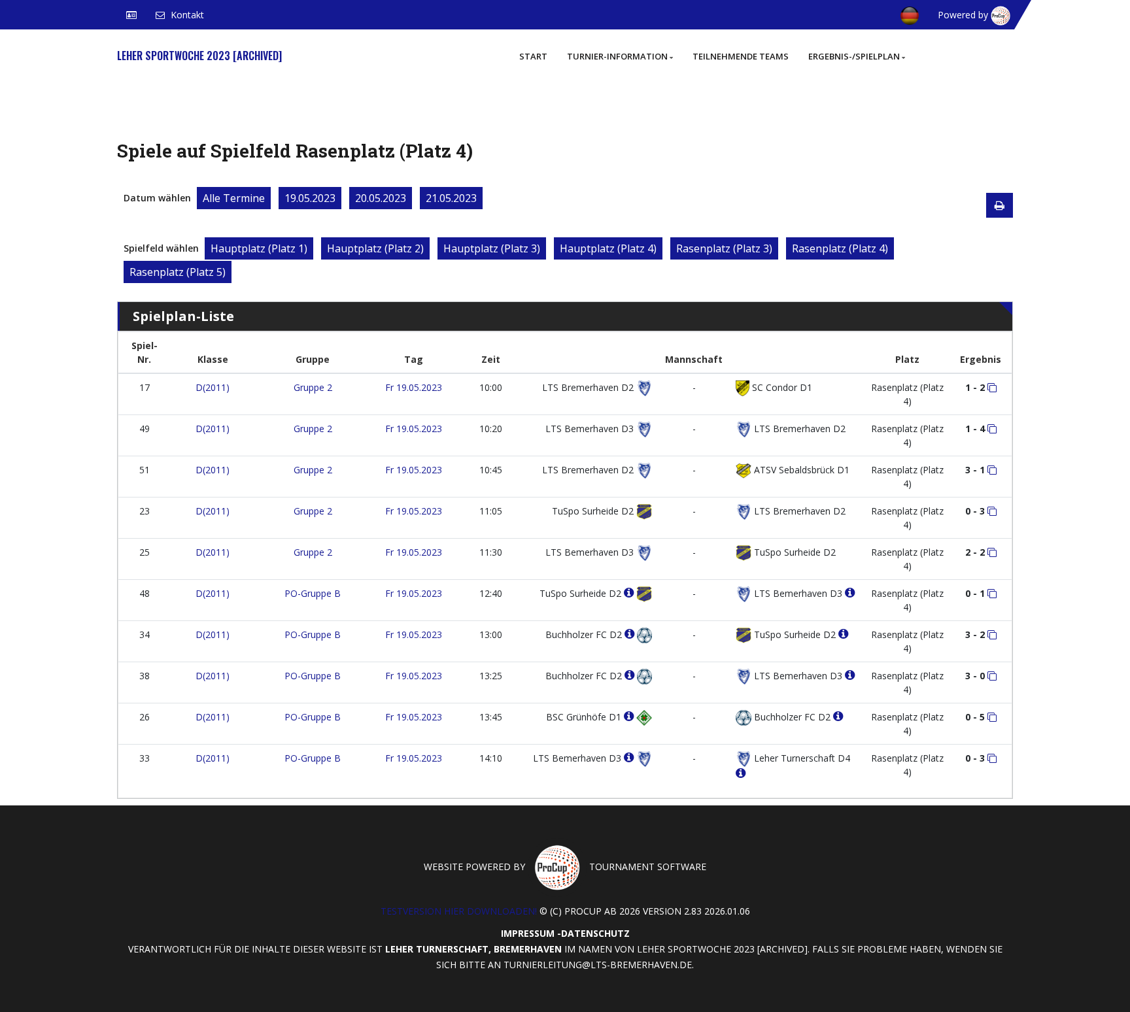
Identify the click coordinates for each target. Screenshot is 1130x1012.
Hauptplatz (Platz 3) (491, 248)
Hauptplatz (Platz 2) (375, 248)
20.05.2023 (380, 198)
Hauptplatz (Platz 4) (608, 248)
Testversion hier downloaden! (459, 911)
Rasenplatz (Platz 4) (840, 248)
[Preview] (999, 205)
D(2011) (213, 387)
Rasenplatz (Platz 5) (177, 272)
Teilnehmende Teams (741, 56)
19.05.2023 (309, 198)
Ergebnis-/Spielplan (854, 56)
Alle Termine (234, 198)
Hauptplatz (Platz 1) (259, 248)
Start (533, 56)
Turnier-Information (617, 56)
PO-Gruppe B (312, 593)
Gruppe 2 (313, 387)
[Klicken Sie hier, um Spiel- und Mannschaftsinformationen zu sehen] (992, 387)
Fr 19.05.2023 (413, 387)
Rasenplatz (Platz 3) (724, 248)
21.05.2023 (451, 198)
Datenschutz (595, 933)
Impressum (528, 933)
